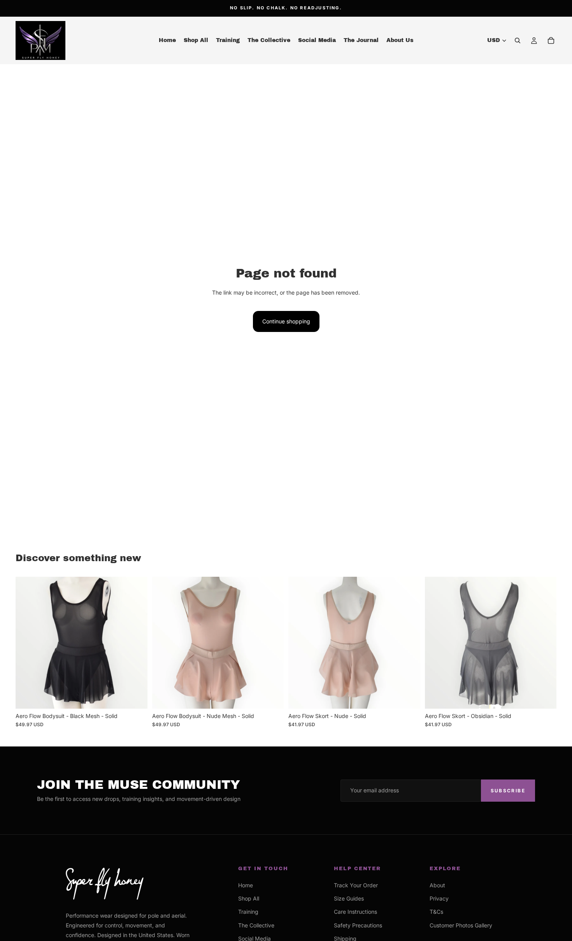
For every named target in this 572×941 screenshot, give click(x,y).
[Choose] (135, 697)
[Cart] (551, 40)
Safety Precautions (358, 925)
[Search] (517, 40)
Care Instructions (355, 911)
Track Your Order (356, 885)
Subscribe (508, 791)
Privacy (439, 898)
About (437, 885)
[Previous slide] (27, 642)
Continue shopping (286, 321)
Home (245, 885)
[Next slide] (135, 642)
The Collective (256, 925)
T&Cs (436, 911)
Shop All (248, 898)
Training (248, 911)
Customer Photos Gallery (461, 925)
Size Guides (349, 898)
